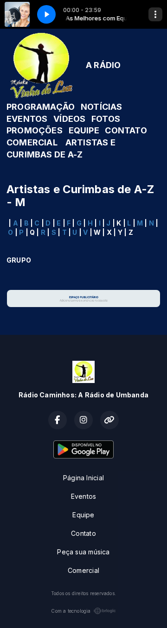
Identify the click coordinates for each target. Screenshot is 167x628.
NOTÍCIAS (101, 107)
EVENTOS (26, 119)
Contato (83, 533)
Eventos (83, 496)
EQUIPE (84, 130)
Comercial (83, 570)
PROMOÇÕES (34, 130)
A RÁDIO (103, 65)
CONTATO (126, 130)
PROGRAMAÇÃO (40, 107)
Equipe (83, 515)
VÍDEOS (69, 119)
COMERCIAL (32, 142)
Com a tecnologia (70, 611)
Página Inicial (83, 478)
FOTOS (105, 119)
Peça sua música (83, 552)
